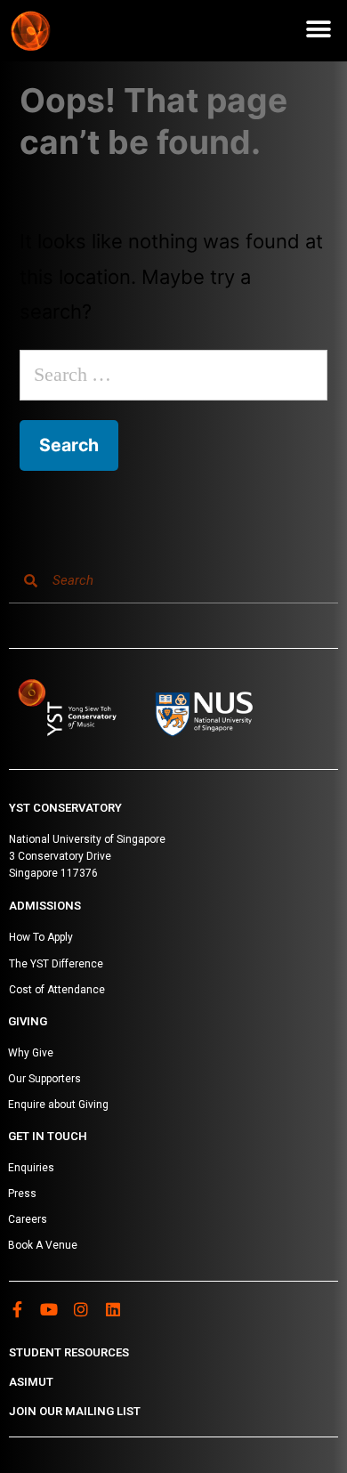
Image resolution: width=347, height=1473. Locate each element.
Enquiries (31, 1167)
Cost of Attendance (57, 989)
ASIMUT (31, 1381)
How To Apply (41, 937)
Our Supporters (44, 1078)
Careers (27, 1219)
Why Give (30, 1053)
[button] (318, 29)
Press (22, 1193)
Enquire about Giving (58, 1104)
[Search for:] (173, 373)
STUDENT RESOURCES (69, 1352)
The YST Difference (56, 964)
